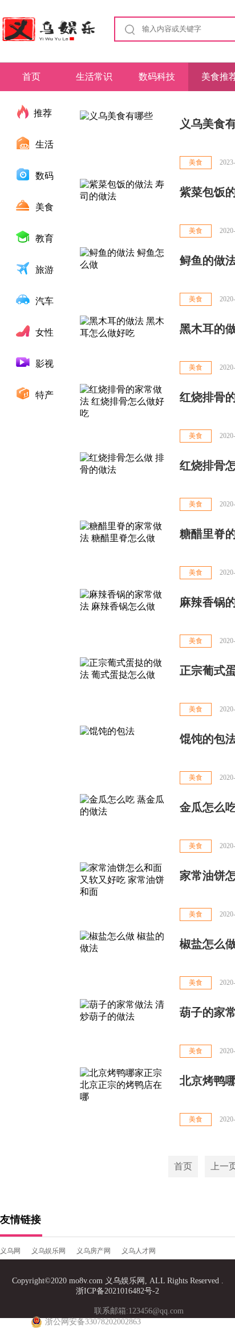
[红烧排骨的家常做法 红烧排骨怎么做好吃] (124, 414)
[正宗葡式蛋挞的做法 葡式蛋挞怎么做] (124, 687)
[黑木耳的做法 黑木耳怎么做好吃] (124, 345)
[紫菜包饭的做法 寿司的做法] (124, 209)
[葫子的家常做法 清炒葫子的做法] (124, 1029)
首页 (31, 76)
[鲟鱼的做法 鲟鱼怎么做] (124, 277)
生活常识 (94, 76)
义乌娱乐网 (48, 1251)
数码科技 (157, 76)
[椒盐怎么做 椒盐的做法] (124, 961)
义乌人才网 (138, 1251)
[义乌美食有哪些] (124, 140)
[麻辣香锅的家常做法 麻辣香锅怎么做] (124, 619)
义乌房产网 (93, 1251)
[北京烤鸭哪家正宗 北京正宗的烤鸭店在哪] (124, 1097)
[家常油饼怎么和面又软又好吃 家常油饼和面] (124, 892)
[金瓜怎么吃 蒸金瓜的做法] (124, 824)
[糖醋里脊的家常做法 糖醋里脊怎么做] (124, 550)
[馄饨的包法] (124, 755)
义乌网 (10, 1251)
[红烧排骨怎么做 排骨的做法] (124, 482)
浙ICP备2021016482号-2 (117, 1291)
